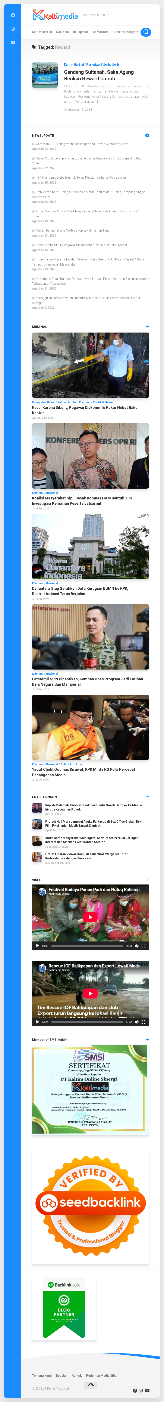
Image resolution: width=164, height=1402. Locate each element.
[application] (90, 917)
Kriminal (85, 402)
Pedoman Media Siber (102, 1375)
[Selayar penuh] (143, 946)
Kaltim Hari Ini (42, 32)
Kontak (77, 1375)
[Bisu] (137, 946)
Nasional (62, 32)
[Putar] (37, 946)
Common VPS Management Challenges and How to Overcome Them (82, 144)
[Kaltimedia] (12, 15)
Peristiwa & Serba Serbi (103, 64)
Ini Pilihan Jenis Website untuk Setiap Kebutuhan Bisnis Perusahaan (81, 177)
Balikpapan (81, 32)
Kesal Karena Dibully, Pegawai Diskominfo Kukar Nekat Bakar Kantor (81, 245)
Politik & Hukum (103, 402)
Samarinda (100, 32)
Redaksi (61, 1375)
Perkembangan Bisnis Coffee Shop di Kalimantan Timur (73, 230)
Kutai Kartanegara (125, 32)
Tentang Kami (42, 1375)
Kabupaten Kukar (43, 402)
